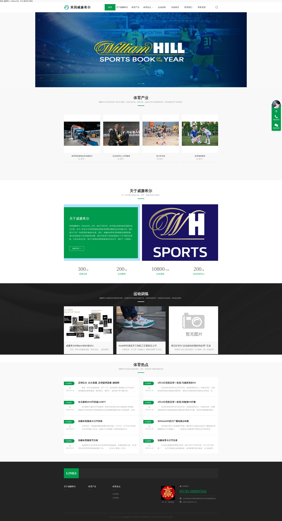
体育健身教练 (200, 156)
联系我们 (188, 7)
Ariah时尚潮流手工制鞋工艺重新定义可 (138, 345)
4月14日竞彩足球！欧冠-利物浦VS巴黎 (177, 402)
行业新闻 (115, 494)
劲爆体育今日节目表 (167, 440)
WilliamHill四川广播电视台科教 (173, 421)
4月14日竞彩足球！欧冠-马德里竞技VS (177, 383)
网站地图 (169, 517)
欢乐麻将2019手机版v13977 (92, 402)
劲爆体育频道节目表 (88, 440)
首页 (110, 7)
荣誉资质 (202, 7)
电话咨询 (276, 120)
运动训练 (162, 7)
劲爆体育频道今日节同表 (90, 421)
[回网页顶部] (276, 111)
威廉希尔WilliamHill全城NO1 (80, 345)
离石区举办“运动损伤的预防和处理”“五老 (191, 345)
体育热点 (147, 7)
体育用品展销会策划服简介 (82, 156)
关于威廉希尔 (122, 7)
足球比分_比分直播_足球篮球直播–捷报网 (98, 383)
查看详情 (75, 248)
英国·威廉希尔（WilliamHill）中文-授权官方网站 (16, 1)
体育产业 (135, 7)
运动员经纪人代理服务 (121, 156)
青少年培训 (160, 156)
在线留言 (175, 7)
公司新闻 (115, 498)
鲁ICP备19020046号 (158, 517)
